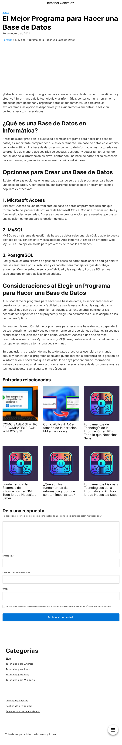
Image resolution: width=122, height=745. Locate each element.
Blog (6, 12)
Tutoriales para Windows (20, 680)
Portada (7, 39)
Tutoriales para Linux (18, 669)
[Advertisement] (61, 66)
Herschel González (60, 2)
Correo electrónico (17, 572)
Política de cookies (17, 700)
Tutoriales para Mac (17, 674)
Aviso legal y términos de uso (23, 711)
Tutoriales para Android (20, 663)
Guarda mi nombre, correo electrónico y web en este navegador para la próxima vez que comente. (59, 606)
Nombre (9, 555)
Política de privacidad (19, 706)
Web (5, 589)
